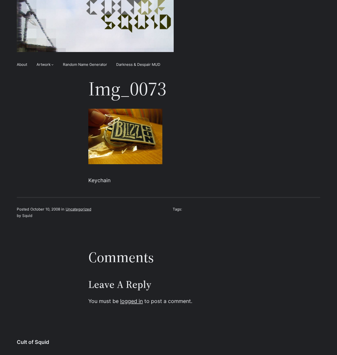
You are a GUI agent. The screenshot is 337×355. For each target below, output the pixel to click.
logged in (131, 301)
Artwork (44, 64)
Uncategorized (78, 209)
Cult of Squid (33, 342)
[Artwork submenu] (52, 64)
